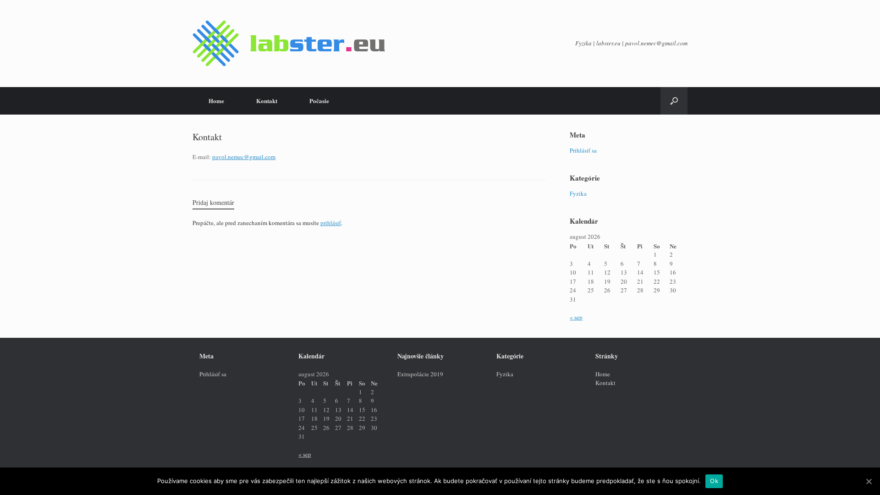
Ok (714, 480)
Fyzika (578, 193)
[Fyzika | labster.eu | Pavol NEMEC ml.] (288, 43)
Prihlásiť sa (583, 150)
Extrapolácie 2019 (420, 374)
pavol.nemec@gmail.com (243, 157)
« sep (576, 317)
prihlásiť (330, 223)
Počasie (319, 100)
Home (216, 100)
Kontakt (266, 100)
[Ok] (868, 481)
